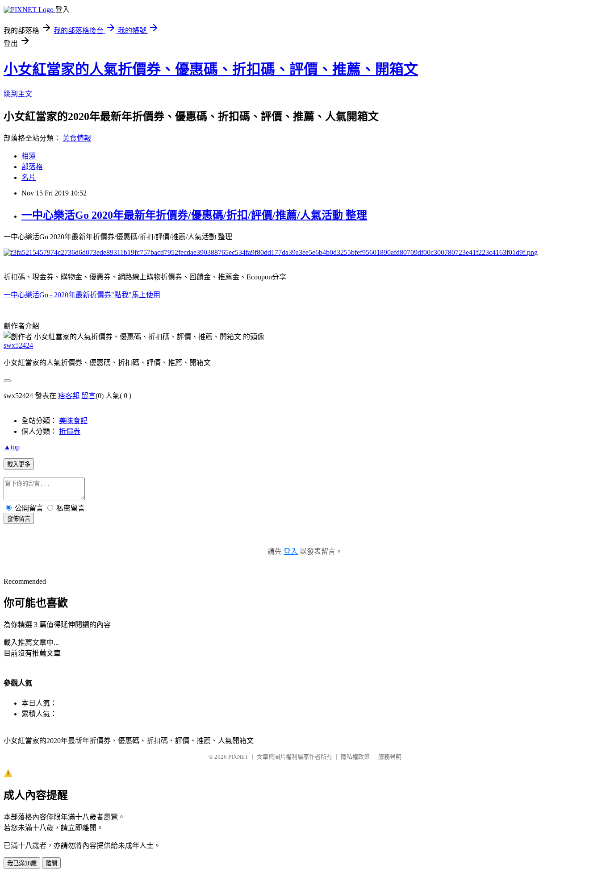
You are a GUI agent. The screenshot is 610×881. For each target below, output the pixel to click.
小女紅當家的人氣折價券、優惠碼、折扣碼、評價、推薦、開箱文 (211, 69)
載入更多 (18, 464)
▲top (12, 447)
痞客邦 (68, 395)
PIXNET (238, 756)
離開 (51, 863)
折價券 (69, 431)
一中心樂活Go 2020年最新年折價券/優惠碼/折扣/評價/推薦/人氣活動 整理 (194, 215)
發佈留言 (18, 518)
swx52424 (18, 345)
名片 (28, 177)
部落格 (32, 166)
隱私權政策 (355, 756)
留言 (88, 395)
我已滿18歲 (22, 863)
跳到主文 (18, 94)
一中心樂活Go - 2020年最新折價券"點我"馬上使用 (82, 295)
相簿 (28, 156)
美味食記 (73, 420)
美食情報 (77, 138)
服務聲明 (389, 756)
